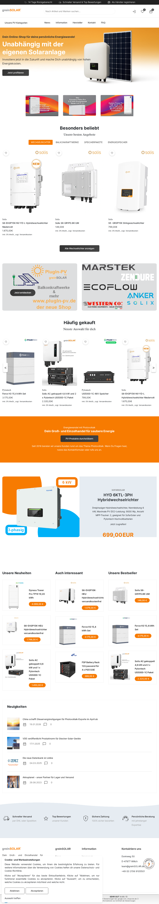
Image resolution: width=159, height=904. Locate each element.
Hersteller (77, 22)
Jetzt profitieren (15, 72)
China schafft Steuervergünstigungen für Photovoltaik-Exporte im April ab (60, 719)
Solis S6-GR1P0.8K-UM (67, 223)
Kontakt (92, 22)
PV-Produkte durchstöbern (79, 438)
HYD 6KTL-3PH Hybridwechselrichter (118, 497)
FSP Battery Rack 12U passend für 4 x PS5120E (91, 666)
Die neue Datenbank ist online (38, 758)
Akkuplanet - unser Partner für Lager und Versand (48, 777)
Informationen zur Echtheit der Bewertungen (118, 901)
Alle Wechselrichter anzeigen (79, 248)
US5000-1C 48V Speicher (95, 393)
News (47, 22)
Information (61, 22)
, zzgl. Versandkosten (23, 234)
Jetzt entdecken (22, 292)
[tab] (41, 142)
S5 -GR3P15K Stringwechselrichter (126, 223)
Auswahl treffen (12, 898)
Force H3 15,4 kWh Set (14, 393)
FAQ (103, 22)
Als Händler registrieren (123, 2)
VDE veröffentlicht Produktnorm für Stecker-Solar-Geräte (52, 738)
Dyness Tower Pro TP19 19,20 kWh (37, 594)
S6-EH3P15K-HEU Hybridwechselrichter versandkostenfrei (35, 629)
